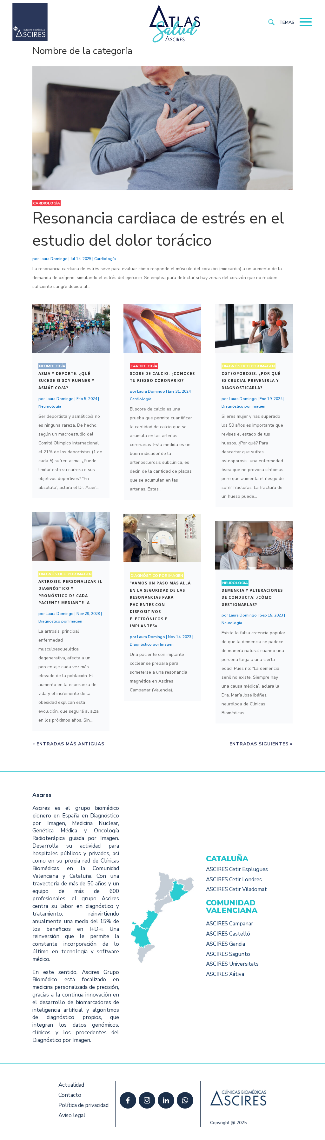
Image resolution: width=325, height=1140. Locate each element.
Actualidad (71, 1085)
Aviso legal (71, 1115)
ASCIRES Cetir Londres (234, 879)
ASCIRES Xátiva (225, 974)
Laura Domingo (54, 258)
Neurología (235, 582)
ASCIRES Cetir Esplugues (237, 869)
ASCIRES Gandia (225, 944)
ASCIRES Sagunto (228, 954)
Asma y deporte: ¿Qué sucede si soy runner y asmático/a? (66, 380)
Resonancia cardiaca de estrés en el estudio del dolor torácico (158, 229)
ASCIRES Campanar (229, 923)
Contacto (69, 1095)
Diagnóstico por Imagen (65, 574)
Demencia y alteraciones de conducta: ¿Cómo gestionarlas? (252, 597)
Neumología (52, 366)
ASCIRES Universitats (232, 964)
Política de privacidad (83, 1105)
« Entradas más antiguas (68, 744)
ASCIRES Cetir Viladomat (236, 889)
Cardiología (46, 203)
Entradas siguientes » (261, 744)
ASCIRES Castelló (228, 933)
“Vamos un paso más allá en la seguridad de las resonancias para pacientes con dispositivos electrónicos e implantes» (160, 604)
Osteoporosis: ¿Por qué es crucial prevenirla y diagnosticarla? (251, 380)
